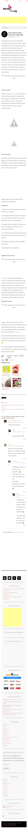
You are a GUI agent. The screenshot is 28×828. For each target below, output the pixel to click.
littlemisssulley (6, 709)
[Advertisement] (12, 617)
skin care (23, 394)
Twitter (9, 578)
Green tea (4, 278)
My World (5, 730)
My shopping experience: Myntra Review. (12, 596)
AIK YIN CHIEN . (6, 713)
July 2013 (5, 787)
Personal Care (17, 36)
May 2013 (5, 792)
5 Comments (6, 402)
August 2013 (6, 785)
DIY (6, 394)
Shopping (5, 745)
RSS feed (4, 578)
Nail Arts (5, 735)
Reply (24, 427)
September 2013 (7, 783)
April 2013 (5, 794)
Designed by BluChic (12, 824)
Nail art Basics (6, 733)
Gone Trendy (11, 823)
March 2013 (5, 796)
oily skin (17, 394)
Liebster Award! (6, 594)
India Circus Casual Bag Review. (10, 592)
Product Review (6, 743)
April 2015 (5, 779)
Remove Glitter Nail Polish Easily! (14, 699)
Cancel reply (20, 532)
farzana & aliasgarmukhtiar (14, 420)
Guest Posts (5, 728)
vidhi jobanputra (11, 360)
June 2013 (5, 789)
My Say (9, 444)
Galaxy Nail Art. (6, 598)
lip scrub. (16, 332)
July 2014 (5, 781)
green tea (14, 94)
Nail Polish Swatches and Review (10, 737)
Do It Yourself (6, 724)
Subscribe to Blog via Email (13, 752)
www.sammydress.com (8, 805)
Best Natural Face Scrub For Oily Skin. (16, 34)
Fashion (4, 726)
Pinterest (19, 578)
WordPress (5, 824)
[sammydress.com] (6, 807)
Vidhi (4, 701)
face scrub (11, 394)
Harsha (14, 461)
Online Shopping (7, 739)
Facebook (14, 578)
